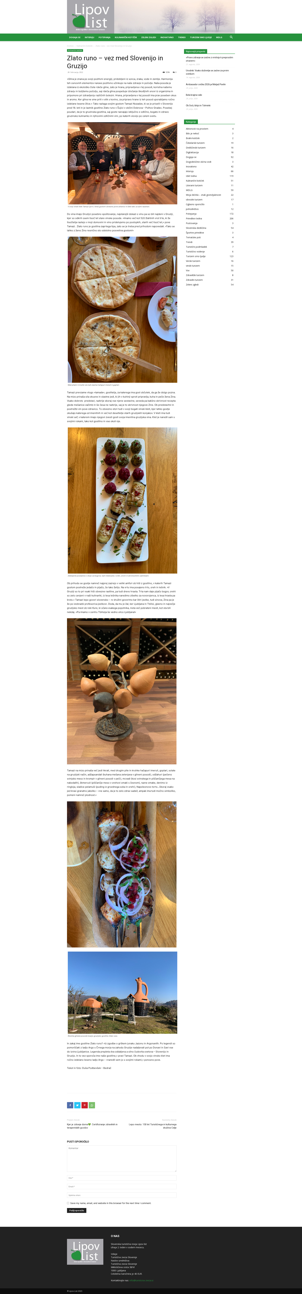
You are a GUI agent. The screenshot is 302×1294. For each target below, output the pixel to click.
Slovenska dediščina (196, 227)
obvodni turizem (194, 199)
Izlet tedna (191, 175)
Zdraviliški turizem (195, 275)
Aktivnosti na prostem (197, 128)
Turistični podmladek (196, 246)
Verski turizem (193, 260)
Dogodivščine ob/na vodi (198, 161)
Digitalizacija (192, 152)
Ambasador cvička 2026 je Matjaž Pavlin (206, 84)
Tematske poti (193, 237)
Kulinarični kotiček (126, 37)
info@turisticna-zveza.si (141, 1280)
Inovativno (167, 37)
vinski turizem (193, 265)
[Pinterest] (84, 1105)
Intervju (89, 37)
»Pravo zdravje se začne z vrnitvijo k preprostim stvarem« (209, 59)
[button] (231, 37)
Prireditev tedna (194, 218)
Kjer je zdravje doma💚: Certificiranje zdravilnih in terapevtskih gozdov (92, 1126)
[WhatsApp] (92, 1105)
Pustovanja (191, 223)
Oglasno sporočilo (195, 204)
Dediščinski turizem (196, 147)
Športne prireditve (195, 232)
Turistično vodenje (195, 251)
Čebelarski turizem (195, 142)
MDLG (219, 37)
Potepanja (104, 37)
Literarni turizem (194, 185)
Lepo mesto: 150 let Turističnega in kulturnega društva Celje (152, 1126)
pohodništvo (192, 209)
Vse (188, 270)
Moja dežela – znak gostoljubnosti (203, 194)
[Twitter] (77, 1105)
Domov (70, 46)
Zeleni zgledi (148, 37)
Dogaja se (74, 37)
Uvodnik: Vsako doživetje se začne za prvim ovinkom (207, 72)
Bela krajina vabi (194, 95)
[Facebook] (70, 1105)
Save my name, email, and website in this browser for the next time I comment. (110, 1203)
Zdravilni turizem (194, 279)
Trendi (182, 37)
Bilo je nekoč (192, 133)
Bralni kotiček (193, 138)
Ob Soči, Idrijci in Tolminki (198, 105)
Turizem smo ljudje (201, 37)
